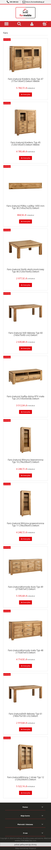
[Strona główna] (25, 12)
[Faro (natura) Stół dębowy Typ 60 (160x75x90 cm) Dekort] (25, 313)
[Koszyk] (44, 23)
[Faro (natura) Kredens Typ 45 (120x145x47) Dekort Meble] (25, 122)
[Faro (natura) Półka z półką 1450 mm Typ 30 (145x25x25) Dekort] (25, 186)
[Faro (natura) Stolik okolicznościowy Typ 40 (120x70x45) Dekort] (25, 249)
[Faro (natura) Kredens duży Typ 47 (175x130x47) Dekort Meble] (25, 59)
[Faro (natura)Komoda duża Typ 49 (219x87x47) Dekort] (25, 567)
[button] (6, 24)
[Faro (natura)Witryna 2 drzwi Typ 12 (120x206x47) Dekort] (25, 757)
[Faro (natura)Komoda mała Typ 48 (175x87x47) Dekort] (25, 630)
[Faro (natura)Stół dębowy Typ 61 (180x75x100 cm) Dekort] (25, 694)
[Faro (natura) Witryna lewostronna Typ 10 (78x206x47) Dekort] (25, 440)
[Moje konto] (32, 24)
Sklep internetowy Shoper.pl (25, 848)
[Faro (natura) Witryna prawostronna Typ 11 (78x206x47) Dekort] (25, 503)
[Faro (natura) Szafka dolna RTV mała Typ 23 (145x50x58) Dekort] (25, 376)
